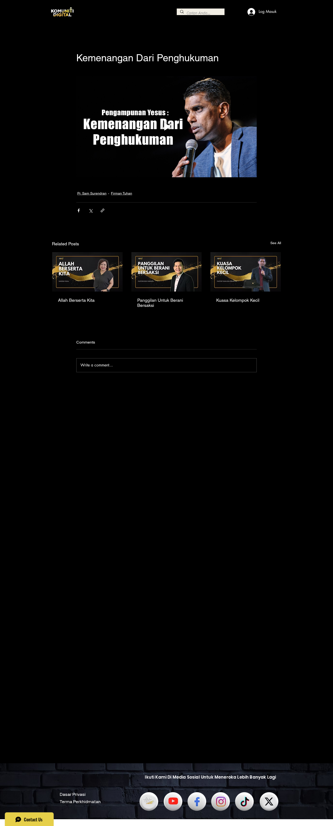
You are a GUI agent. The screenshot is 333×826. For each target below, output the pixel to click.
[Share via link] (102, 210)
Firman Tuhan (121, 193)
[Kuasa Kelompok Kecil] (245, 272)
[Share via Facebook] (78, 210)
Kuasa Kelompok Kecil (237, 300)
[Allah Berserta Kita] (87, 272)
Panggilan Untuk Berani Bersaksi (160, 303)
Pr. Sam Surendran (92, 193)
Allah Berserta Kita (76, 300)
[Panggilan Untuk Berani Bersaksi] (166, 272)
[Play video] (166, 126)
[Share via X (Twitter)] (90, 210)
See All (275, 243)
